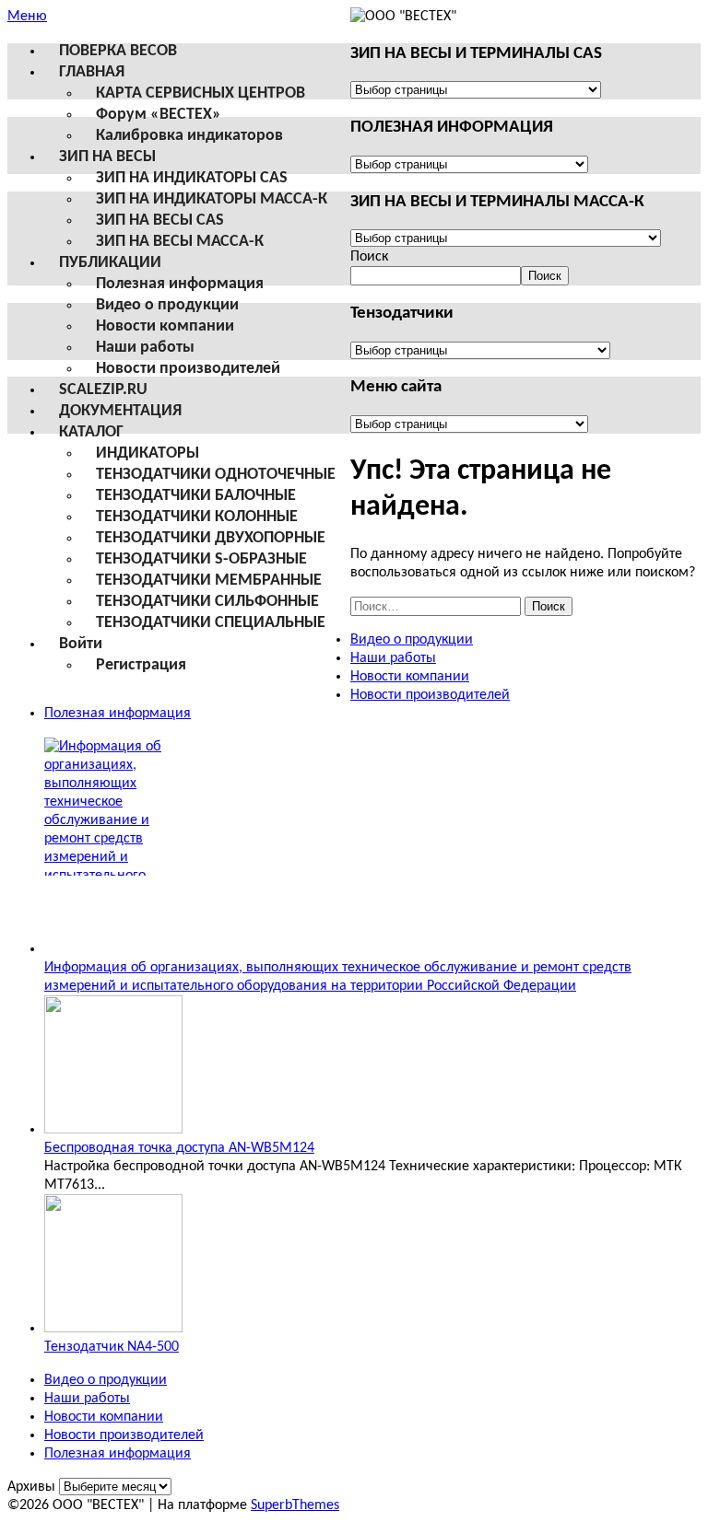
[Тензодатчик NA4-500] (113, 1328)
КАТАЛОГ (91, 432)
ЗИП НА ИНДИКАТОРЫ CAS (192, 178)
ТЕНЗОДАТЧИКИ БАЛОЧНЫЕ (196, 496)
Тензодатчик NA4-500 (111, 1347)
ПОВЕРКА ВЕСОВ (118, 51)
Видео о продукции (167, 305)
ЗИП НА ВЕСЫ (107, 157)
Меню (27, 16)
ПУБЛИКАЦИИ (110, 263)
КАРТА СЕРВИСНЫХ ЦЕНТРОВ (200, 93)
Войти (80, 644)
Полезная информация (180, 284)
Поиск (369, 257)
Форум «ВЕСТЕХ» (158, 114)
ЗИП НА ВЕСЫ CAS (160, 220)
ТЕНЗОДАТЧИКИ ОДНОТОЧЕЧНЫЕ (216, 474)
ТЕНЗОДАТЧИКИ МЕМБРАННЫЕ (209, 580)
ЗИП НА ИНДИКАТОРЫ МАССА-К (211, 199)
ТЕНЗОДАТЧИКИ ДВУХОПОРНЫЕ (210, 538)
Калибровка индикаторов (189, 136)
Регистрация (141, 665)
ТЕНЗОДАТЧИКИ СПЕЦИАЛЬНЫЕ (210, 623)
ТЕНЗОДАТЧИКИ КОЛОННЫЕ (197, 517)
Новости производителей (188, 369)
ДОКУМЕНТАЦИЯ (120, 411)
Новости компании (165, 326)
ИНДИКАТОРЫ (147, 453)
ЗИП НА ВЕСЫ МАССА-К (180, 241)
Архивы (31, 1487)
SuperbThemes (295, 1505)
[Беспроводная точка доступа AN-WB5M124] (113, 1129)
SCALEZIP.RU (103, 390)
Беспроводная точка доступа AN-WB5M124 (179, 1148)
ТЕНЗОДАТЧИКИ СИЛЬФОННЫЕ (207, 601)
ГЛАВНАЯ (91, 72)
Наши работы (145, 347)
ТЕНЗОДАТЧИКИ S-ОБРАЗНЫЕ (201, 559)
